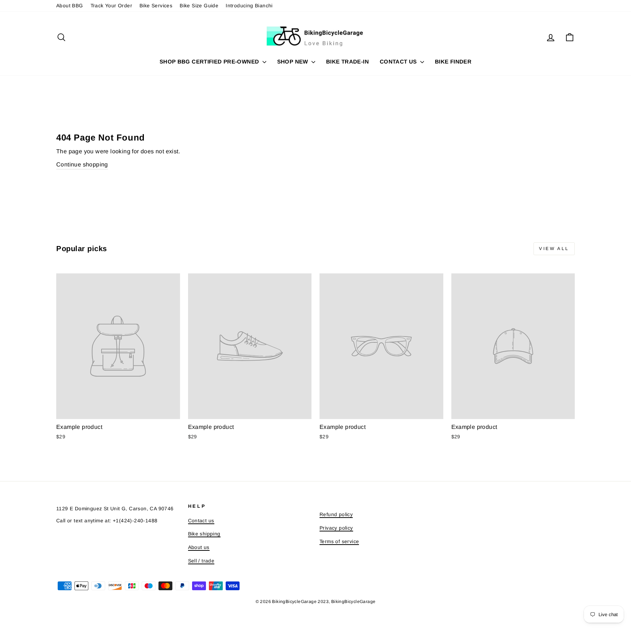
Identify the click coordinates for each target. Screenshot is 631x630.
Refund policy (336, 514)
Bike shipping (204, 534)
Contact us (201, 520)
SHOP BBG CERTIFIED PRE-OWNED (210, 61)
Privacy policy (336, 528)
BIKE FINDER (453, 61)
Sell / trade (201, 561)
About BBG (69, 5)
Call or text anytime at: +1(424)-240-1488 (106, 520)
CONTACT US (399, 61)
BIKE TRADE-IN (347, 61)
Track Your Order (111, 5)
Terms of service (339, 541)
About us (199, 547)
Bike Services (155, 5)
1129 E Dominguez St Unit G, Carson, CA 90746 (115, 508)
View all (554, 248)
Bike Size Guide (199, 5)
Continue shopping (82, 164)
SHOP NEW (293, 61)
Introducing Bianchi (249, 5)
